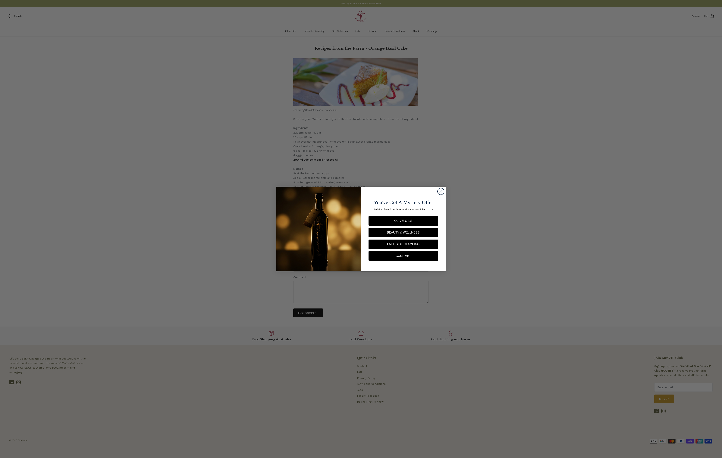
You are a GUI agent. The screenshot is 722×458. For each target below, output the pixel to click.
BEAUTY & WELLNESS (403, 232)
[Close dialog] (441, 191)
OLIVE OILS (403, 220)
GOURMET (403, 255)
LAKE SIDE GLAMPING (403, 244)
